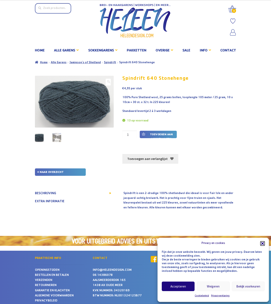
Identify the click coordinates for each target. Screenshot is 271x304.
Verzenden (43, 280)
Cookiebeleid (202, 296)
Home (40, 50)
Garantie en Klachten (52, 290)
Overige (163, 50)
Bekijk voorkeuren (248, 286)
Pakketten (136, 50)
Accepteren (178, 286)
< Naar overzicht (50, 172)
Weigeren (213, 286)
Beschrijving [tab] (45, 193)
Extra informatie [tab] (49, 201)
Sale (186, 50)
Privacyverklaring (220, 296)
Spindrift (110, 62)
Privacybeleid (46, 301)
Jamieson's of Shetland (85, 62)
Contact (228, 50)
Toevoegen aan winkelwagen (161, 135)
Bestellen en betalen (52, 275)
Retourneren (46, 285)
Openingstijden (47, 270)
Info (203, 50)
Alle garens (64, 50)
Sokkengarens (101, 50)
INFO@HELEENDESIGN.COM (112, 270)
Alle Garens (58, 62)
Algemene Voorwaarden (54, 295)
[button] (262, 243)
